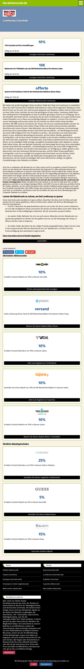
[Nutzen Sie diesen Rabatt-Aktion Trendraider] (42, 412)
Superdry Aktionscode (51, 584)
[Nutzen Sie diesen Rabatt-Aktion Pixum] (42, 301)
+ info (33, 664)
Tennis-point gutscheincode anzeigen (42, 289)
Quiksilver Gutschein (51, 579)
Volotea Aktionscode (10, 570)
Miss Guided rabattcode (52, 589)
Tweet (20, 252)
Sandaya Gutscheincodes (12, 579)
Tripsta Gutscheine (10, 575)
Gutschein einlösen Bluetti (41, 551)
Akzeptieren (46, 664)
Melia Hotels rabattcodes (12, 589)
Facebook (9, 252)
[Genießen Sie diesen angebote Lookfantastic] (42, 452)
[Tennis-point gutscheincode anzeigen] (42, 264)
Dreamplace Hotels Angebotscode (16, 584)
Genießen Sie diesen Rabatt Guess (42, 514)
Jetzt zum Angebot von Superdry (42, 400)
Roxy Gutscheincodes (51, 570)
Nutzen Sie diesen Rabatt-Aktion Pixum (42, 326)
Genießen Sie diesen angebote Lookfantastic (42, 477)
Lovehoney (42, 241)
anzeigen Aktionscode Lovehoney (41, 101)
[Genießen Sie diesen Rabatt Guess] (42, 489)
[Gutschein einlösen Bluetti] (42, 526)
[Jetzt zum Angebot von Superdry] (42, 375)
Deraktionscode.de (15, 3)
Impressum (9, 652)
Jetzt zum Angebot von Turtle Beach (42, 363)
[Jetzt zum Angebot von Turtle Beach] (42, 338)
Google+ (31, 252)
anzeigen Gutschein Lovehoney (42, 54)
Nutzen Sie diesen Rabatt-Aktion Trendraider (42, 437)
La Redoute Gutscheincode (53, 575)
